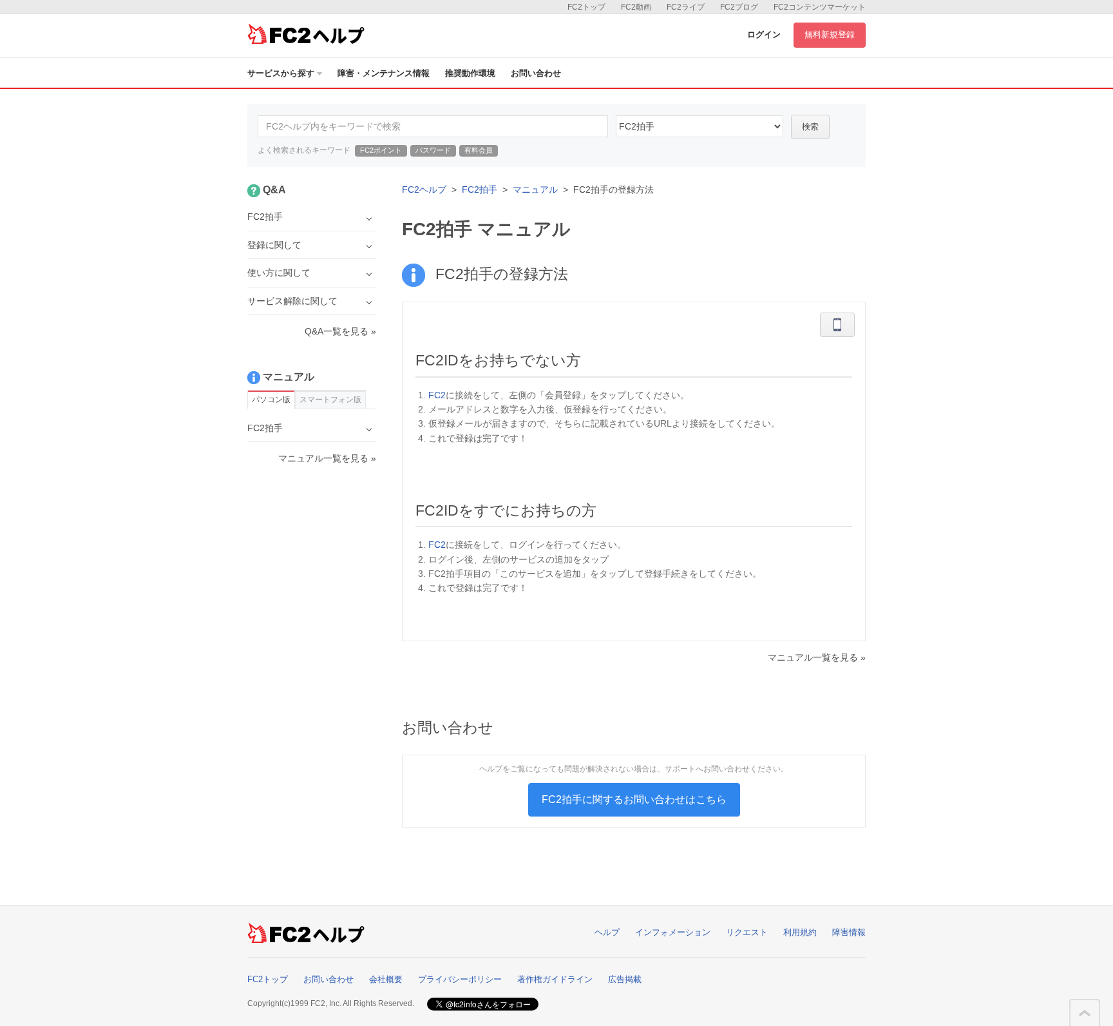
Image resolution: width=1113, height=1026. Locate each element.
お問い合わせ (536, 73)
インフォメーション (672, 932)
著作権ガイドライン (555, 979)
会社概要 (386, 979)
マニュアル (535, 189)
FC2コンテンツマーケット (820, 7)
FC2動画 (636, 7)
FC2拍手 (479, 189)
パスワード (433, 150)
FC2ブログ (739, 7)
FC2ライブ (686, 7)
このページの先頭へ (1084, 1013)
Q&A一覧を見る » (340, 331)
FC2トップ (586, 7)
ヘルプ (607, 932)
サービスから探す (280, 73)
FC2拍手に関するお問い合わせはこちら (634, 799)
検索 (810, 126)
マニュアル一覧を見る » (817, 657)
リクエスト (747, 932)
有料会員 (478, 150)
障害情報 (849, 932)
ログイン (764, 34)
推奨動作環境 (470, 73)
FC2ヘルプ (424, 189)
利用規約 (800, 932)
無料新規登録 (829, 34)
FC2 (437, 395)
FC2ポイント (381, 150)
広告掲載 (625, 979)
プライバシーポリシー (460, 979)
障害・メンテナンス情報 (384, 73)
